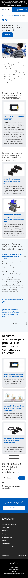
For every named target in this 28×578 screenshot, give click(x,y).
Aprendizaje (5, 531)
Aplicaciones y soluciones (9, 524)
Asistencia (5, 534)
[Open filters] (25, 482)
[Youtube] (25, 555)
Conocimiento (6, 527)
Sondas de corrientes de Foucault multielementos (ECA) (12, 181)
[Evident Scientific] (6, 9)
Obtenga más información (14, 5)
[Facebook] (19, 555)
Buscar (21, 478)
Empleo (4, 540)
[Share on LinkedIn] (6, 20)
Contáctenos (7, 34)
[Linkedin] (23, 555)
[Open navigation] (26, 9)
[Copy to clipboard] (3, 20)
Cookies (14, 571)
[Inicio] (3, 15)
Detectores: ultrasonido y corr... (13, 15)
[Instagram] (21, 555)
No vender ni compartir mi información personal (14, 573)
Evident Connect (7, 537)
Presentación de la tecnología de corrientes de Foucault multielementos (14, 408)
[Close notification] (26, 3)
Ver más (15, 323)
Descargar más (14, 457)
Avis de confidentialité (14, 569)
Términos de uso (14, 567)
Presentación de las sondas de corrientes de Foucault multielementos (14, 440)
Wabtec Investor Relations (10, 547)
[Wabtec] (20, 9)
